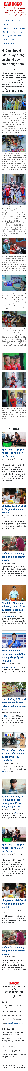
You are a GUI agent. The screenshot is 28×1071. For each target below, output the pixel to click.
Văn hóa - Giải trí (18, 32)
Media (21, 21)
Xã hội (14, 21)
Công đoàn (6, 32)
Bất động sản (7, 36)
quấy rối (15, 813)
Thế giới (5, 40)
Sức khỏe (17, 36)
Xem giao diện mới (9, 43)
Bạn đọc (22, 28)
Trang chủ (6, 21)
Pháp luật (6, 28)
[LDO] (14, 440)
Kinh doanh (15, 24)
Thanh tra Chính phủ (8, 616)
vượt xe (4, 771)
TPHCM (4, 716)
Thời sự (14, 28)
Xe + (12, 40)
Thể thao (6, 24)
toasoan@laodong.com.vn (15, 1023)
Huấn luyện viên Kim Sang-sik (11, 667)
